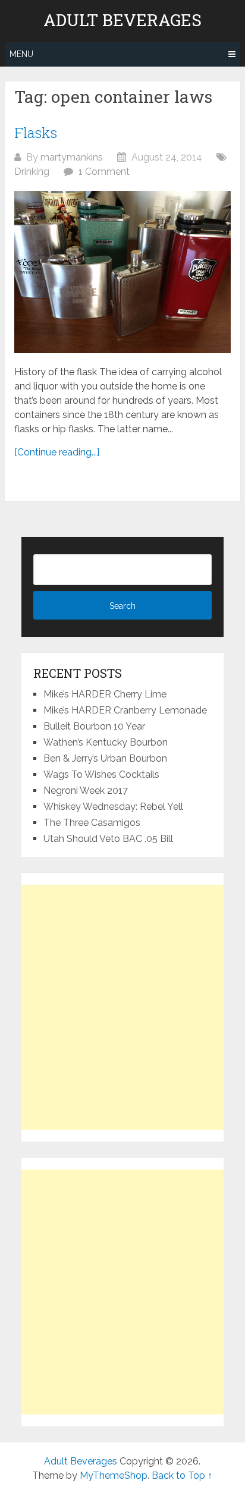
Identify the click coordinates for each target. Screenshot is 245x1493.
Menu (21, 54)
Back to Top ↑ (182, 1475)
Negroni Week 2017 (85, 790)
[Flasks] (122, 272)
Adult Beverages (122, 20)
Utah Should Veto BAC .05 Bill (108, 838)
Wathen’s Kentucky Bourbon (105, 742)
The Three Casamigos (91, 822)
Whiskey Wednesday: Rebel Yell (113, 806)
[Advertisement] (122, 1007)
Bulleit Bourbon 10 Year (94, 726)
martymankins (71, 157)
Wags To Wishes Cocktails (101, 774)
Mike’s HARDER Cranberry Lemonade (125, 710)
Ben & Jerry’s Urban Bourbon (105, 758)
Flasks (35, 132)
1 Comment (104, 171)
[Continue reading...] (56, 452)
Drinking (31, 171)
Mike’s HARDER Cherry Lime (105, 694)
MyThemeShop (113, 1475)
